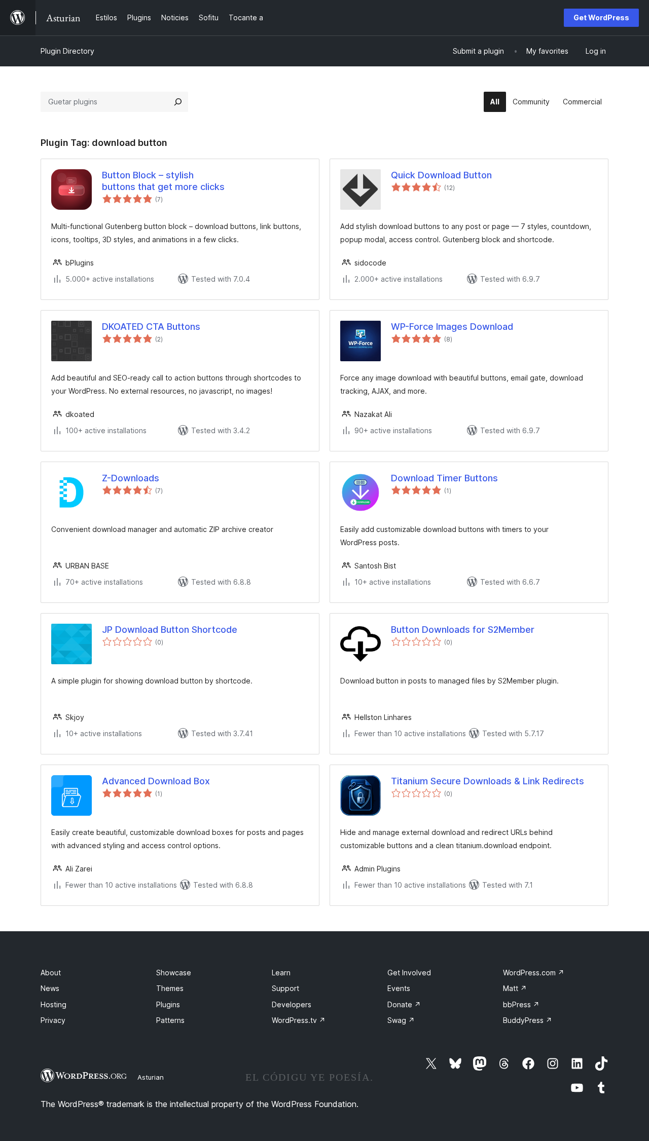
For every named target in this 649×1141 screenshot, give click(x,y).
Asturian (150, 1077)
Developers (291, 1004)
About (51, 972)
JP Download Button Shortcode (169, 629)
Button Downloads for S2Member (462, 629)
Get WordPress (601, 17)
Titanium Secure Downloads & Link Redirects (487, 781)
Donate (404, 1004)
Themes (170, 988)
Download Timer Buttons (444, 478)
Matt (515, 988)
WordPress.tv (299, 1020)
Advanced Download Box (156, 781)
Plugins (168, 1004)
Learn (281, 972)
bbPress (521, 1004)
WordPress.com (533, 972)
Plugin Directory (67, 51)
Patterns (170, 1020)
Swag (401, 1020)
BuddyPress (527, 1020)
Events (398, 988)
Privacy (53, 1020)
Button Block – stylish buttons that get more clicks (163, 181)
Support (285, 988)
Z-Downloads (130, 478)
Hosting (53, 1004)
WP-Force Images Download (452, 326)
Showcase (173, 972)
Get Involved (409, 972)
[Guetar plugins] (178, 102)
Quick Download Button (441, 175)
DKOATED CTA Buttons (151, 326)
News (50, 988)
